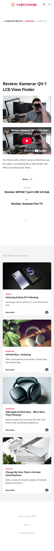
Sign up (27, 524)
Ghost (32, 533)
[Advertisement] (27, 52)
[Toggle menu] (49, 4)
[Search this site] (44, 4)
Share (26, 179)
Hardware (29, 21)
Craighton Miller (13, 21)
